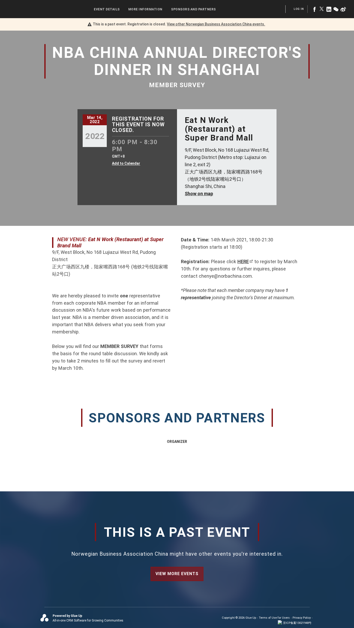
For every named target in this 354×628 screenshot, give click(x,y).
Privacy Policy (302, 617)
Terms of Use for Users (274, 617)
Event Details (107, 9)
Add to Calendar (126, 163)
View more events (177, 573)
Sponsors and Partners (193, 9)
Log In (299, 9)
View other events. (216, 24)
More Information (145, 9)
